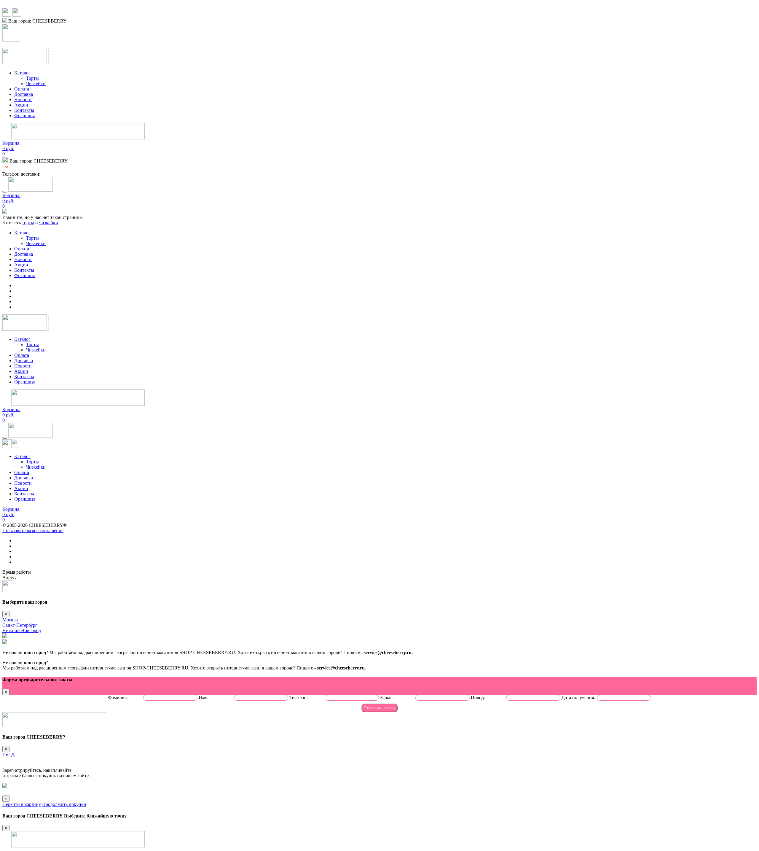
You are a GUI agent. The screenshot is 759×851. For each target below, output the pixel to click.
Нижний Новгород (21, 630)
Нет (6, 754)
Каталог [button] (22, 72)
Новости (23, 99)
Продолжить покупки (64, 804)
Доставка (23, 94)
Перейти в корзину (21, 804)
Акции (21, 104)
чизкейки (48, 222)
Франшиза (24, 115)
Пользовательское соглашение (32, 530)
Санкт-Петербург (19, 625)
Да (14, 754)
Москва (10, 619)
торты (28, 222)
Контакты (24, 110)
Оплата (21, 88)
